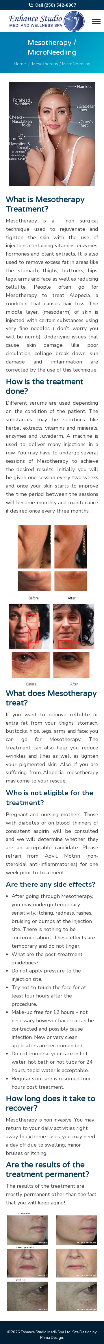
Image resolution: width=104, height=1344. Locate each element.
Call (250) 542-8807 (55, 5)
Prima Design (51, 1337)
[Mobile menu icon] (98, 21)
